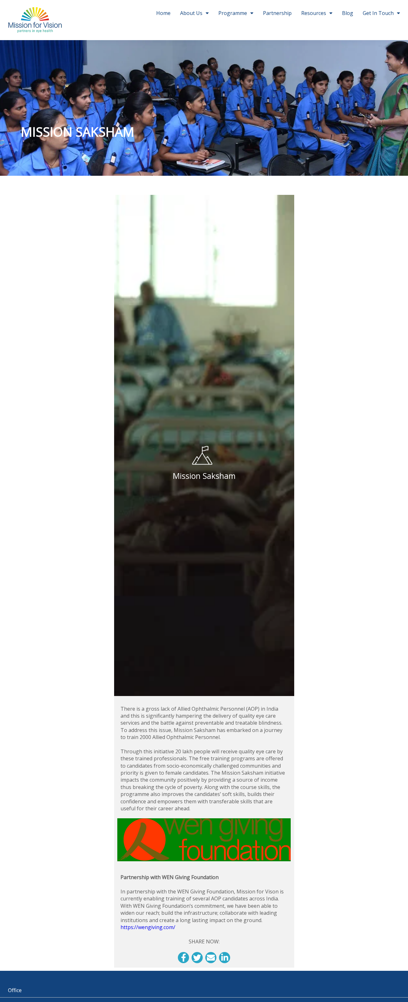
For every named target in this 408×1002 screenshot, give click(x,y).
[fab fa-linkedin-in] (224, 957)
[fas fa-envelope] (210, 957)
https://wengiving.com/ (147, 927)
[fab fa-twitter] (197, 957)
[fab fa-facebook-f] (183, 957)
